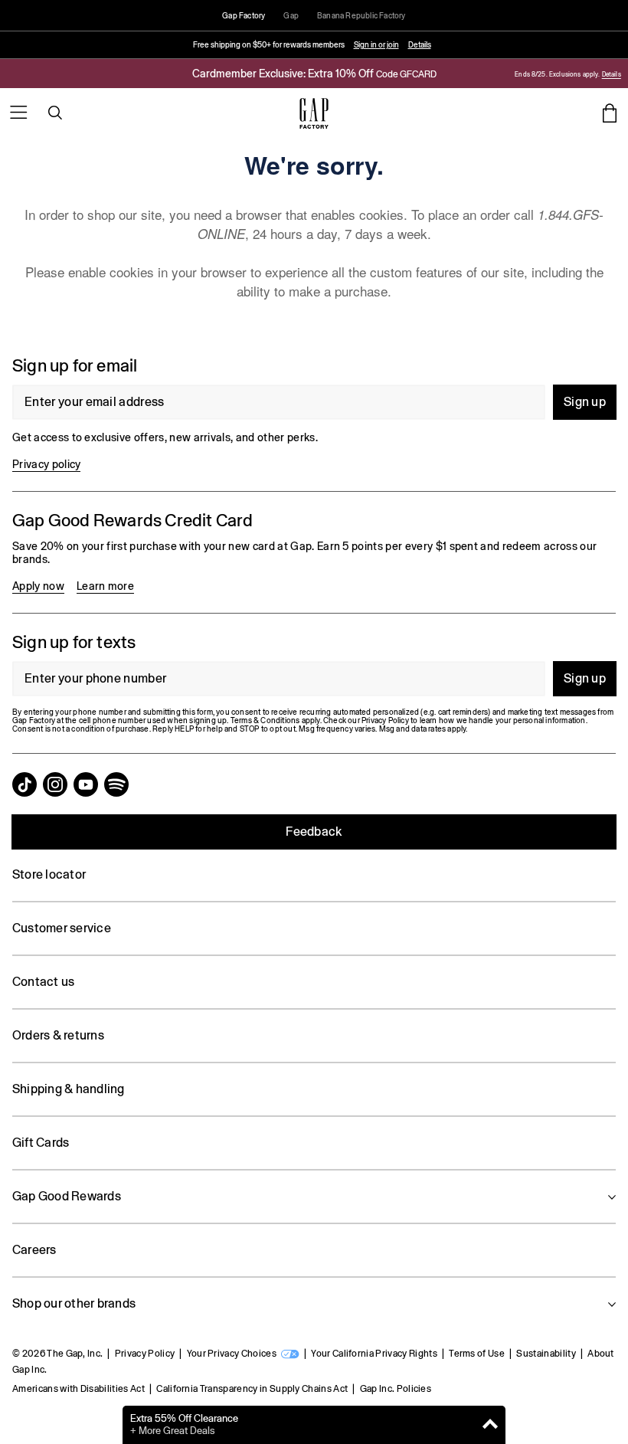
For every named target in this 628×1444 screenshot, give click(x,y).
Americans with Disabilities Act (78, 1388)
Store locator (49, 874)
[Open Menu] (18, 112)
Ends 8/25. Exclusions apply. (557, 74)
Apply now (38, 586)
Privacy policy (46, 464)
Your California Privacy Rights (374, 1353)
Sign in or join (376, 45)
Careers (34, 1250)
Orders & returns (58, 1035)
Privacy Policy (145, 1353)
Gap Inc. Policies (395, 1388)
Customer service (61, 928)
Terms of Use (477, 1353)
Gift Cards (40, 1142)
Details (419, 45)
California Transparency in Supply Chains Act (252, 1388)
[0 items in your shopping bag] (609, 112)
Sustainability (545, 1353)
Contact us (43, 981)
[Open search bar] (55, 112)
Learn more (105, 586)
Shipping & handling (68, 1089)
